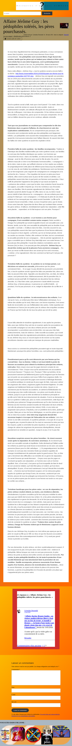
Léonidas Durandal (31, 611)
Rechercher (47, 13)
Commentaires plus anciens (29, 645)
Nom (13, 687)
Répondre (27, 638)
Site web (14, 702)
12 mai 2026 (27, 612)
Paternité (66, 34)
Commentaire (16, 669)
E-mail (13, 694)
